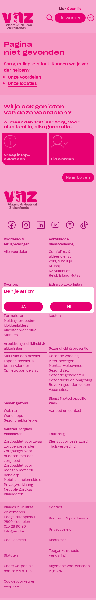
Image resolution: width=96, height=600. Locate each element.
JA (23, 306)
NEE (71, 306)
